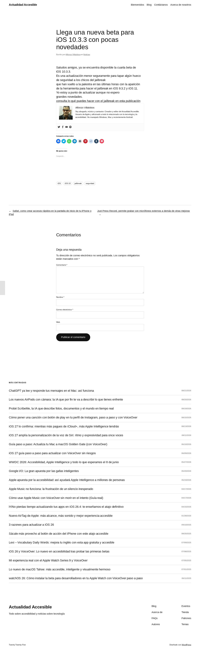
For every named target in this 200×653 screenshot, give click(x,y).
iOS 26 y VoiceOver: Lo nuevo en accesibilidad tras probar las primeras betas (59, 551)
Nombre (60, 297)
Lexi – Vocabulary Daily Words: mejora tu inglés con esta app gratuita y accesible (61, 542)
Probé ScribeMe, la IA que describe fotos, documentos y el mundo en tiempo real (61, 408)
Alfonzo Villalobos (73, 54)
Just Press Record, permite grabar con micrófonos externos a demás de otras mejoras (143, 211)
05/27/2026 (186, 462)
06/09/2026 (186, 453)
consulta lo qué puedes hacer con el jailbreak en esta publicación (98, 101)
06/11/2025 (186, 578)
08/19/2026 (186, 408)
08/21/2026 (186, 390)
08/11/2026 (186, 435)
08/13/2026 (186, 426)
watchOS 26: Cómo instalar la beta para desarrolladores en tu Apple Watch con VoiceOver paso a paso (76, 578)
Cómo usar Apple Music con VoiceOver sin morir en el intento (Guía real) (56, 498)
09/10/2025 (186, 525)
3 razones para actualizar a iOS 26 (31, 524)
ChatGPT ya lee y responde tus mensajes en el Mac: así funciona (51, 390)
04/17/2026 (186, 489)
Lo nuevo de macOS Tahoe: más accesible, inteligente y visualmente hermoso (59, 569)
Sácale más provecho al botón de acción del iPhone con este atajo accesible (58, 533)
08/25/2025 (186, 533)
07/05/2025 (186, 560)
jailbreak (78, 183)
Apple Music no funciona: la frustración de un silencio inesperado (51, 489)
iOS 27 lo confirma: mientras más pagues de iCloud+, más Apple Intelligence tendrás (64, 426)
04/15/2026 (186, 507)
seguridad (90, 183)
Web (58, 322)
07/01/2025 (186, 569)
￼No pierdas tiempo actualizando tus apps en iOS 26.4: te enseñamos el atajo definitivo (66, 506)
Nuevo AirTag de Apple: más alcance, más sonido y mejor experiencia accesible (60, 515)
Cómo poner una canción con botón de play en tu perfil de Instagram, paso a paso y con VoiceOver (73, 417)
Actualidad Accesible (23, 4)
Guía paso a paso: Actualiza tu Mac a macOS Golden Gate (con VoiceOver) (58, 444)
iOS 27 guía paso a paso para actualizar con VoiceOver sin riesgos (52, 453)
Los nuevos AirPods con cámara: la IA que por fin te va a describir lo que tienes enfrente (66, 399)
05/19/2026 (186, 480)
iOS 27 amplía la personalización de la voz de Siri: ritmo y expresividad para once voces (66, 435)
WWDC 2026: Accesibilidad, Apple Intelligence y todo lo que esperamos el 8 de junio (64, 462)
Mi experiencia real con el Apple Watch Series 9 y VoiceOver (48, 560)
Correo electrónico (64, 309)
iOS (59, 183)
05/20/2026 (186, 471)
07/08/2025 (186, 551)
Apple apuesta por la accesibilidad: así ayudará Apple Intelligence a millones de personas (67, 480)
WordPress (186, 645)
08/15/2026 (186, 417)
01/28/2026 (186, 516)
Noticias (86, 54)
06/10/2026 (186, 444)
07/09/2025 (186, 542)
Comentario (61, 265)
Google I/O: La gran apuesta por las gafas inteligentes (44, 471)
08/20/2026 (186, 399)
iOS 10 (67, 183)
